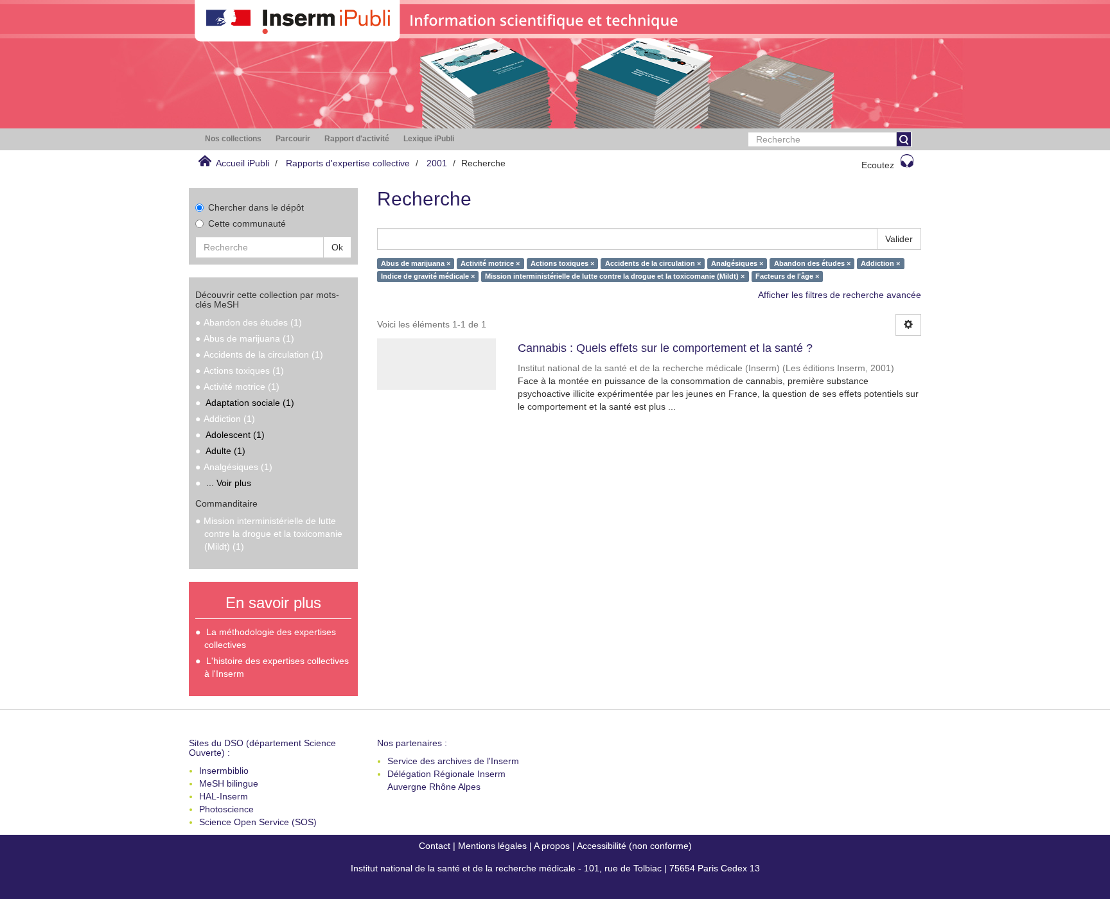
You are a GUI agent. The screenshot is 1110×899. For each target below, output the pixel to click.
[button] (233, 139)
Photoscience (226, 809)
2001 (437, 163)
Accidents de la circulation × (653, 263)
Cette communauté (247, 223)
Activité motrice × (490, 263)
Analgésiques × (737, 263)
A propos (552, 846)
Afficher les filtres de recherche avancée (839, 295)
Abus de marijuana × (415, 263)
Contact (434, 846)
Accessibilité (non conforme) (634, 846)
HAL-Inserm (223, 796)
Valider (899, 239)
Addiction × (880, 263)
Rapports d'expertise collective (348, 163)
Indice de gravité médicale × (428, 276)
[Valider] (904, 139)
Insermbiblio (224, 770)
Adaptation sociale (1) (250, 402)
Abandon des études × (812, 263)
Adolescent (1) (235, 435)
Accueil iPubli (242, 163)
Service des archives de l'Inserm (453, 761)
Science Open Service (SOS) (258, 822)
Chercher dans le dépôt (256, 207)
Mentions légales (492, 846)
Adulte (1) (225, 451)
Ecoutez (877, 165)
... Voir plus (228, 483)
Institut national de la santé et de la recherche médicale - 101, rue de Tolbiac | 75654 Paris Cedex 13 (555, 868)
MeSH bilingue (228, 783)
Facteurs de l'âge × (787, 276)
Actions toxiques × (562, 263)
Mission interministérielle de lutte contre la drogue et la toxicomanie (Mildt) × (614, 276)
